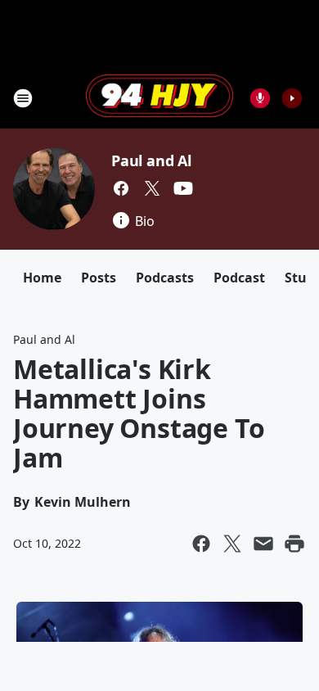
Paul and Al (151, 160)
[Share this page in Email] (263, 543)
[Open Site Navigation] (23, 98)
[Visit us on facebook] (121, 188)
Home (42, 278)
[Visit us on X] (152, 188)
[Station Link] (159, 97)
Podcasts (165, 278)
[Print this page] (294, 543)
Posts (98, 278)
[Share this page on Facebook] (201, 543)
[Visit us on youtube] (183, 188)
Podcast (239, 278)
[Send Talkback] (260, 98)
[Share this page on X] (232, 543)
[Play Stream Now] (292, 98)
